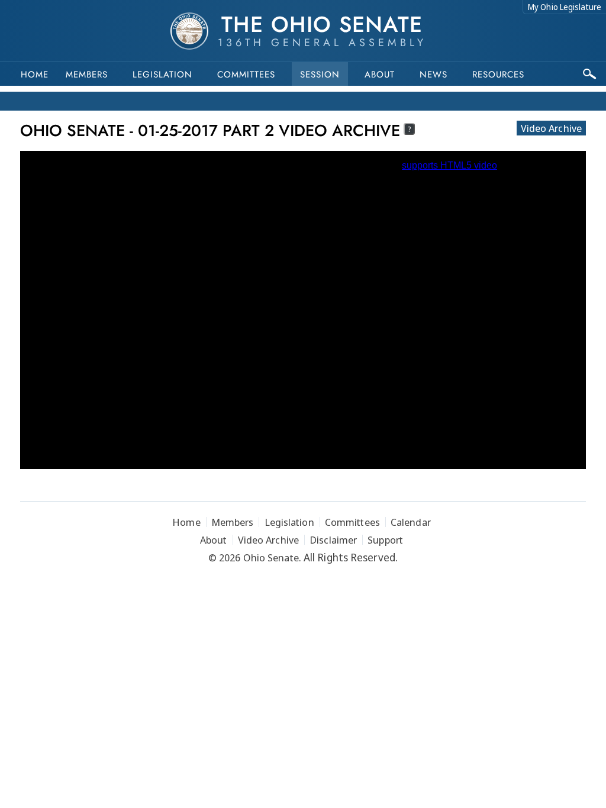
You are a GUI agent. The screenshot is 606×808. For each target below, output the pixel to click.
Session (320, 74)
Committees (246, 74)
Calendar (411, 522)
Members (87, 74)
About (380, 74)
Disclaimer (333, 540)
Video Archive (551, 128)
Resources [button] (498, 74)
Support (385, 540)
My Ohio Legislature (564, 6)
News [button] (433, 74)
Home (35, 74)
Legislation (162, 74)
